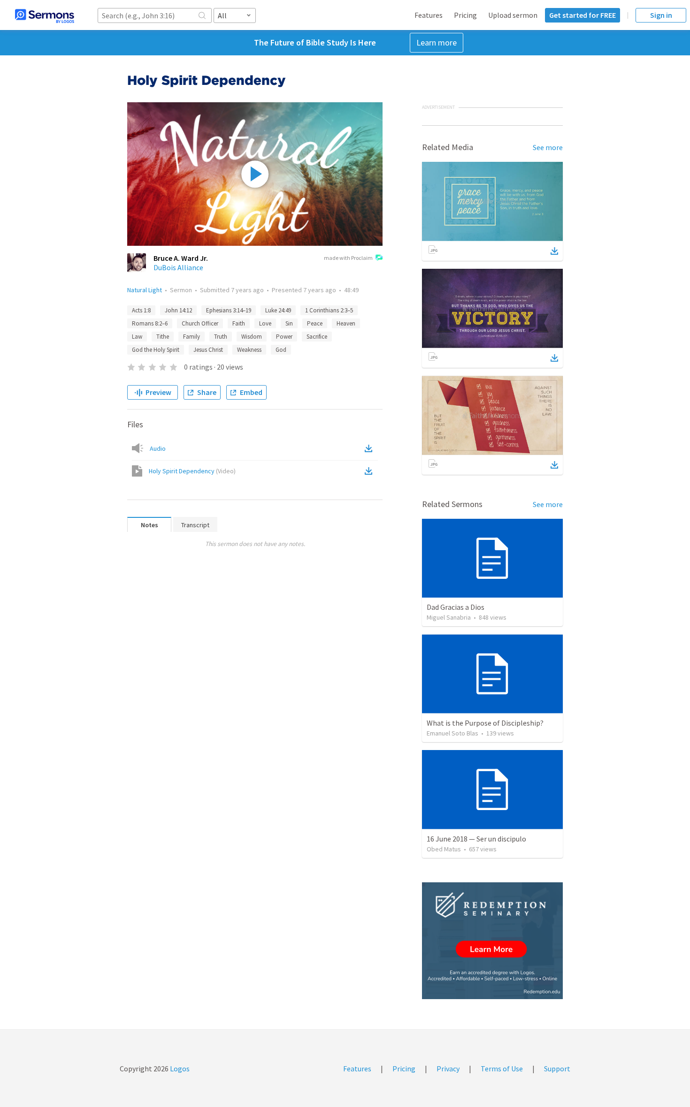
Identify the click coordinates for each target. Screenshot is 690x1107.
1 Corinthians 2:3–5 (329, 310)
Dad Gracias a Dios (455, 607)
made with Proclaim (348, 257)
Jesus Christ (208, 350)
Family (191, 337)
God (281, 350)
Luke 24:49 (278, 310)
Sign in (661, 15)
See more (548, 147)
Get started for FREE (582, 15)
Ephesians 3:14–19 (228, 310)
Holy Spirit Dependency (192, 471)
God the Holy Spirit (155, 350)
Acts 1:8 (141, 310)
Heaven (346, 323)
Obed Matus (444, 849)
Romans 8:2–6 (150, 323)
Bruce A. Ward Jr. (180, 258)
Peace (314, 323)
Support (557, 1068)
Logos (179, 1068)
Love (265, 323)
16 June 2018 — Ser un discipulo (476, 838)
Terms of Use (502, 1068)
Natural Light (144, 290)
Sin (289, 323)
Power (284, 337)
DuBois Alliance (178, 267)
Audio (158, 448)
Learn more (436, 42)
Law (137, 337)
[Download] (554, 251)
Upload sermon (512, 15)
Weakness (249, 350)
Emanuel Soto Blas (452, 733)
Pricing (465, 15)
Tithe (162, 337)
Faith (238, 323)
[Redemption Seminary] (492, 940)
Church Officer (200, 323)
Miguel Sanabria (449, 617)
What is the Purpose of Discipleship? (485, 723)
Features (428, 15)
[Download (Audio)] (370, 448)
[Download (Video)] (370, 471)
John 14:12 (178, 310)
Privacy (448, 1068)
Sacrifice (317, 337)
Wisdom (251, 337)
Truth (220, 337)
